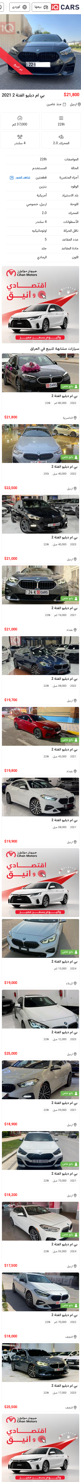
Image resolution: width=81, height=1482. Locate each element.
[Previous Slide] (2, 52)
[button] (40, 52)
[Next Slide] (79, 52)
